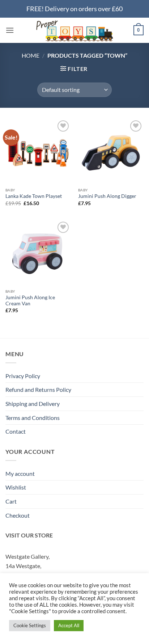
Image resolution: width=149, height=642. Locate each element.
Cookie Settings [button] (29, 625)
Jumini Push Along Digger (107, 196)
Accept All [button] (68, 625)
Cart (11, 501)
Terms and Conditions (32, 417)
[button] (9, 30)
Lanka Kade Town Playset (33, 196)
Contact (15, 431)
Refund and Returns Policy (38, 389)
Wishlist (15, 487)
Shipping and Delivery (32, 403)
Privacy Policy (22, 375)
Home (30, 55)
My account (20, 473)
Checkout (17, 515)
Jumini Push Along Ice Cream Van (30, 301)
